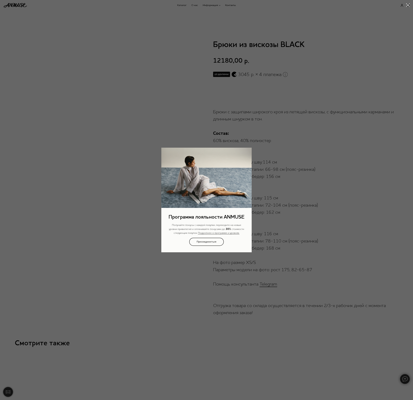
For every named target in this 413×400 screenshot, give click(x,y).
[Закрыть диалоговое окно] (407, 5)
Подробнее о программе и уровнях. (218, 233)
